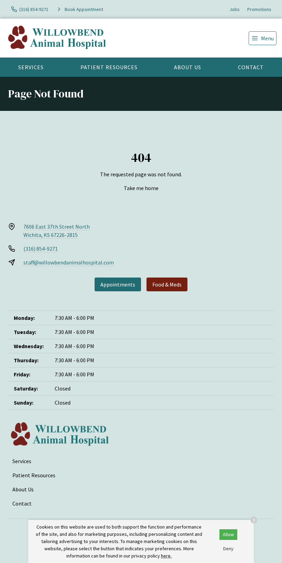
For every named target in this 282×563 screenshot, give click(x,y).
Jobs (234, 9)
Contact (251, 67)
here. (166, 556)
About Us (187, 67)
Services (31, 67)
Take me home (141, 188)
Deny (228, 548)
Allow (228, 534)
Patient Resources (109, 67)
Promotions (259, 9)
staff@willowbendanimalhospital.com (68, 262)
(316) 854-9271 (40, 248)
